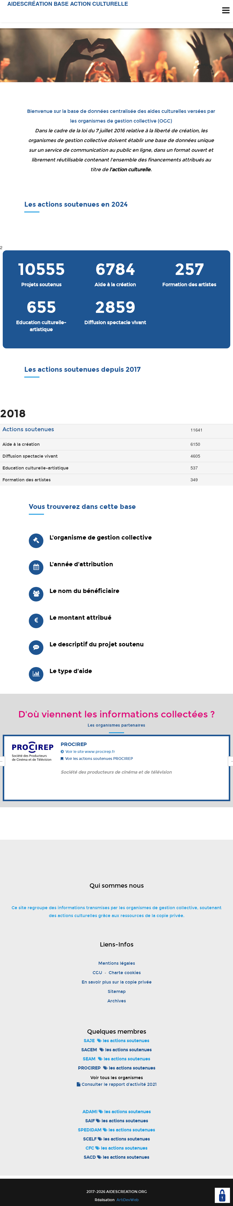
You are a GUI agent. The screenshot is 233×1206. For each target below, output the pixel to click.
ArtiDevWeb (127, 1200)
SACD (90, 1157)
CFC (90, 1148)
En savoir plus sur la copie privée (117, 982)
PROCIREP (89, 1068)
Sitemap (117, 991)
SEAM (89, 1059)
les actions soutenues (125, 1040)
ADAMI (90, 1111)
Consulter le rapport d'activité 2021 (118, 1084)
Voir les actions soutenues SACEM (105, 759)
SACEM (89, 1049)
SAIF (90, 1120)
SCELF (89, 1139)
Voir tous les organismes (116, 1077)
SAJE (89, 1040)
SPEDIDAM (90, 1130)
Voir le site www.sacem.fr (98, 752)
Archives (116, 1001)
